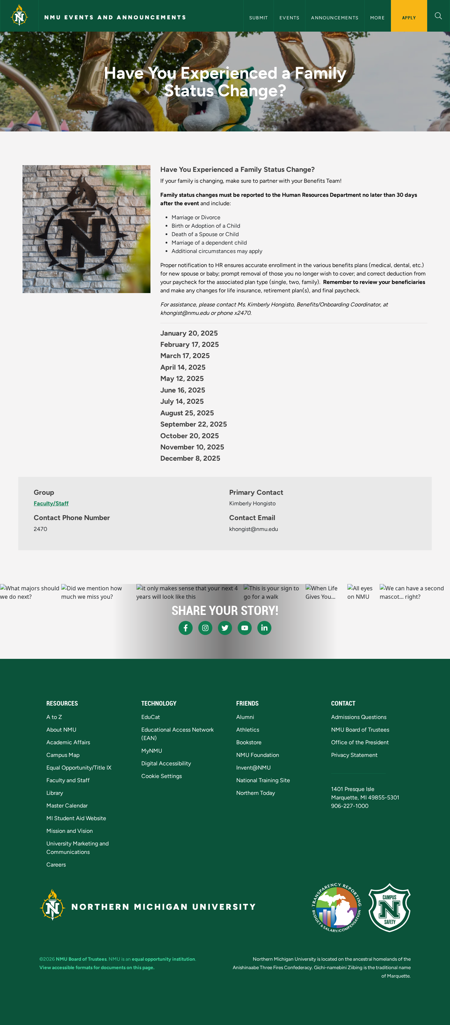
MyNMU (151, 750)
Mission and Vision (69, 831)
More (377, 17)
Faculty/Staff (51, 503)
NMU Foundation (257, 755)
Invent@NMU (253, 767)
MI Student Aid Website (76, 818)
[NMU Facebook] (186, 628)
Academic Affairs (68, 742)
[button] (439, 15)
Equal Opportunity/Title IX (78, 767)
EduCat (150, 717)
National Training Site (263, 780)
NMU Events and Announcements (115, 17)
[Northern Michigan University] (19, 16)
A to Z (54, 717)
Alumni (245, 717)
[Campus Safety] (389, 907)
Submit (258, 17)
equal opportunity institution (163, 959)
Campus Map (62, 755)
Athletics (247, 729)
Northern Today (255, 793)
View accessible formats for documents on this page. (96, 967)
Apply (409, 17)
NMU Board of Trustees (360, 729)
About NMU (61, 729)
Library (54, 793)
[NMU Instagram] (205, 628)
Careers (56, 864)
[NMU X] (225, 628)
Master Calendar (67, 805)
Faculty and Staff (68, 780)
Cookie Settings (161, 776)
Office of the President (360, 742)
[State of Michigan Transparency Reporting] (336, 907)
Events (289, 17)
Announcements (335, 17)
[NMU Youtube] (245, 628)
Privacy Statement (354, 755)
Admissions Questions (358, 717)
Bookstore (249, 742)
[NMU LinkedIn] (264, 628)
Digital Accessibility (166, 763)
